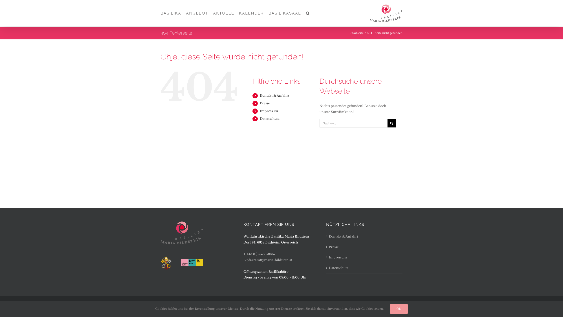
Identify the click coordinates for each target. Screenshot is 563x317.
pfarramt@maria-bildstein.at (269, 260)
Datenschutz (270, 119)
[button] (308, 13)
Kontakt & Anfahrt (274, 96)
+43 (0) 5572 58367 (261, 254)
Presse (265, 103)
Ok (399, 309)
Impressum (269, 111)
